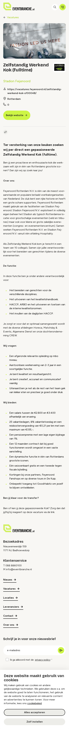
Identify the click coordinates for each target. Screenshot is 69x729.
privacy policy (42, 659)
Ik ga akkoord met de (30, 659)
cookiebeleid (34, 703)
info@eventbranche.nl (19, 569)
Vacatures (13, 17)
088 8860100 (13, 565)
